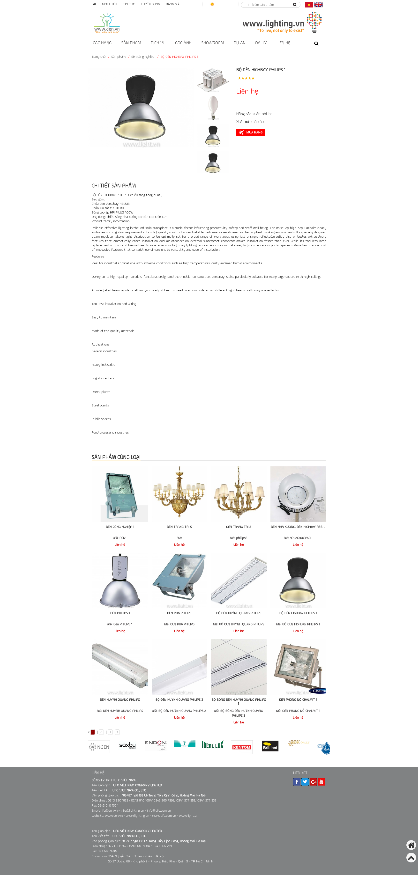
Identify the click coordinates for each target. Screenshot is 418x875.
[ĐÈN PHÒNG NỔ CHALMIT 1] (298, 667)
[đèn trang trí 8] (239, 494)
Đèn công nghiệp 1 (120, 527)
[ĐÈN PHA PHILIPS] (179, 581)
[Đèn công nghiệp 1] (120, 494)
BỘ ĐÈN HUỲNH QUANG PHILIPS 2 (179, 699)
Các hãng (102, 43)
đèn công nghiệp (143, 57)
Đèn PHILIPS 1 (120, 613)
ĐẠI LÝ (261, 43)
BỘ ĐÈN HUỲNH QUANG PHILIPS (238, 613)
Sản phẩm (131, 43)
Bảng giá (172, 4)
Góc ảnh (183, 43)
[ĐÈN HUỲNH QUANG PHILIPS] (120, 667)
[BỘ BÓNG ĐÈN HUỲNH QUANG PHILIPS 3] (239, 667)
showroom (212, 43)
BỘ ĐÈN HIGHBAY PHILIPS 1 (298, 613)
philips (267, 114)
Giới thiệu (109, 4)
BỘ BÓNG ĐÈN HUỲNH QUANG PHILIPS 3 (239, 701)
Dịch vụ (158, 43)
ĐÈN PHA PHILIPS (179, 613)
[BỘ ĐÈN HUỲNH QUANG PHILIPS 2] (179, 667)
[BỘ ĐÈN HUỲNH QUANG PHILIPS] (239, 581)
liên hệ (283, 43)
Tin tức (129, 4)
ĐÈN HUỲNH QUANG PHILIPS (120, 699)
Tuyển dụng (150, 4)
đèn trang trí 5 (179, 527)
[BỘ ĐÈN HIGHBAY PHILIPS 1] (298, 581)
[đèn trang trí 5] (179, 494)
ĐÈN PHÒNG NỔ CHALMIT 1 (298, 699)
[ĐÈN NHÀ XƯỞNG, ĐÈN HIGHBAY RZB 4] (298, 494)
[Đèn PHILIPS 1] (120, 581)
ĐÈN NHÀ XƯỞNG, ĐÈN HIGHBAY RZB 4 (298, 527)
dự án (240, 43)
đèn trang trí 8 (238, 527)
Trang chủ (98, 57)
